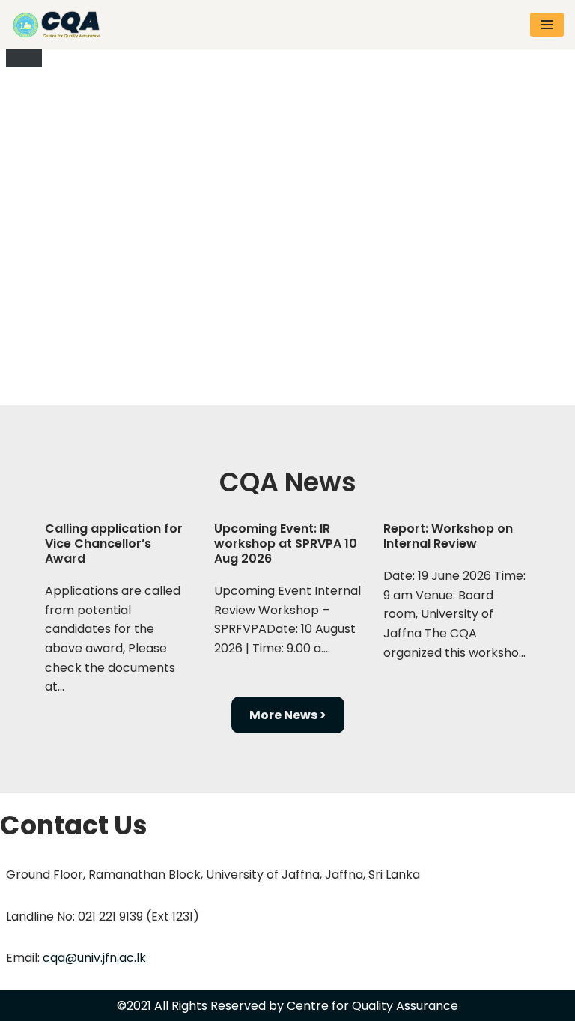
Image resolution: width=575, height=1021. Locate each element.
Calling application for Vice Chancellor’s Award (114, 543)
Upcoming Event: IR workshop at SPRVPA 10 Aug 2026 (285, 543)
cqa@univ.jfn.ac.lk (94, 957)
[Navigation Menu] (547, 25)
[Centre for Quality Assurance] (60, 24)
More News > (287, 715)
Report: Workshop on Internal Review (448, 536)
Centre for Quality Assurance (372, 1005)
